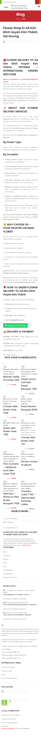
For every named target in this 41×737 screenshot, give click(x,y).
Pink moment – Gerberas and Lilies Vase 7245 (11, 468)
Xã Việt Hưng (24, 541)
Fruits (5, 563)
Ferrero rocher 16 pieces (29, 463)
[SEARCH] (35, 519)
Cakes (5, 552)
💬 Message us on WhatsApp (15, 325)
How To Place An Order (9, 678)
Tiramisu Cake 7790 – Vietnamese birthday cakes (28, 498)
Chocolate (6, 555)
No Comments (21, 599)
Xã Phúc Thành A (22, 543)
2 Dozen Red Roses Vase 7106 (10, 410)
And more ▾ (26, 545)
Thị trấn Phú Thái (9, 539)
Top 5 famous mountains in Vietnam (17, 615)
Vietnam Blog (7, 574)
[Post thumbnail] (20, 591)
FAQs (3, 674)
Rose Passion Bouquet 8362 (29, 408)
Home (18, 19)
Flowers (5, 559)
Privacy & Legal (6, 671)
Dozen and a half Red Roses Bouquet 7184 (29, 383)
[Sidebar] (2, 734)
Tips (4, 566)
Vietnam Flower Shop (10, 577)
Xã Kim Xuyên (12, 543)
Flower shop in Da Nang (9, 722)
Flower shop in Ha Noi (9, 719)
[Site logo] (20, 7)
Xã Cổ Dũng (15, 541)
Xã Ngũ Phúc (33, 543)
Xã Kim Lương (15, 545)
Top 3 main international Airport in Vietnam (19, 605)
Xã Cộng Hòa (26, 539)
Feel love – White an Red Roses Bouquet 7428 (11, 498)
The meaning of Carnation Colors (16, 594)
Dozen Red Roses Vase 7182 (9, 431)
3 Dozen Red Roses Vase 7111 (28, 441)
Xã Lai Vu (18, 539)
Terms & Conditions (8, 667)
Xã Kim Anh (7, 545)
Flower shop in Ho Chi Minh (10, 715)
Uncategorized (8, 570)
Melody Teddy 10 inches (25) (11, 378)
